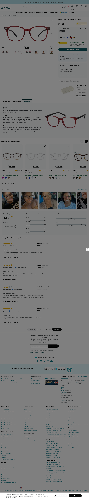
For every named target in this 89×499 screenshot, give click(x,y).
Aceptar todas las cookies (75, 495)
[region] (44, 496)
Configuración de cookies (61, 495)
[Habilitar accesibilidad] (87, 249)
